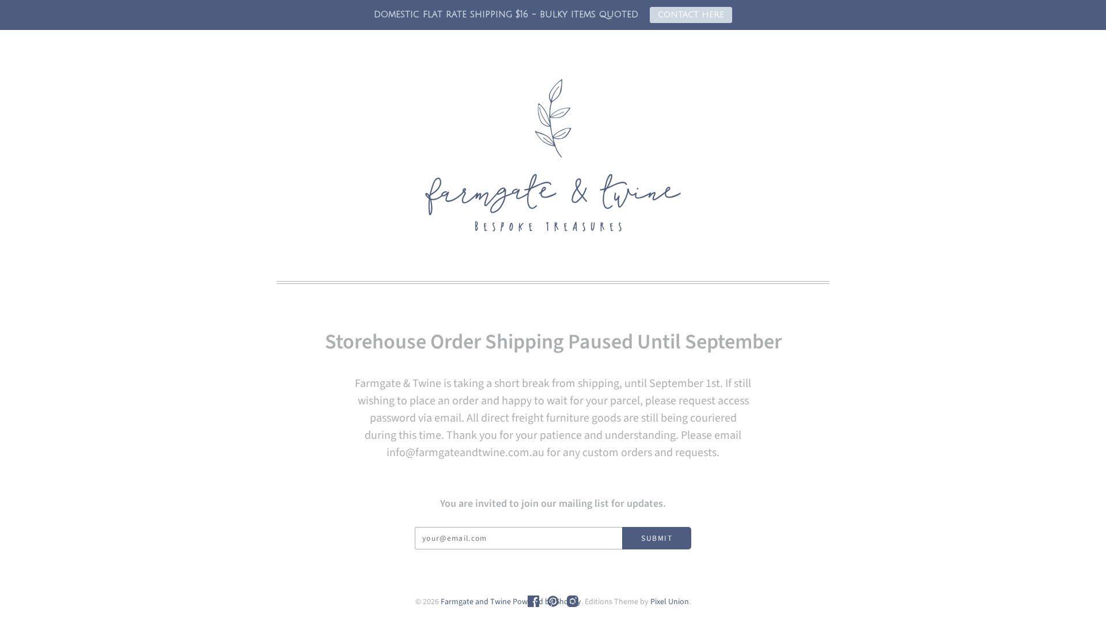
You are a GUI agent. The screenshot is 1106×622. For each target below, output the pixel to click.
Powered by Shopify (547, 602)
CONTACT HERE (691, 14)
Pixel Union (669, 602)
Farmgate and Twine (476, 602)
